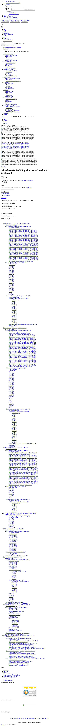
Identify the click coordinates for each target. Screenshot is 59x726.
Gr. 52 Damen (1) (13, 548)
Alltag (7, 102)
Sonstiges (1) (12, 446)
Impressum (5, 670)
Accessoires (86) (26, 295)
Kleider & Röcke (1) (32, 643)
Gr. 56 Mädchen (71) (32, 234)
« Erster (5, 119)
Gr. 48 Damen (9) (13, 545)
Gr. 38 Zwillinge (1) (32, 452)
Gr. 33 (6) (11, 290)
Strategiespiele (15, 626)
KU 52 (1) (14, 509)
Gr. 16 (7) (11, 375)
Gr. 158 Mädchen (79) (33, 256)
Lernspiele (14, 625)
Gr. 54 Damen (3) (13, 549)
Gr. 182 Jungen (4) (31, 365)
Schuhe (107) (23, 262)
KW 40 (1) (14, 582)
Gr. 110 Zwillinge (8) (33, 469)
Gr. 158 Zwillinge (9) (33, 479)
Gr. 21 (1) (11, 492)
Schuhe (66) (23, 368)
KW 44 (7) (14, 588)
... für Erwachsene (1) (30, 651)
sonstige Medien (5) (13, 617)
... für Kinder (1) (27, 638)
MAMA (5, 35)
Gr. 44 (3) (11, 521)
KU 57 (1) (14, 323)
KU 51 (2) (14, 434)
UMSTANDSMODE (8, 34)
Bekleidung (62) (26, 531)
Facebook (5, 671)
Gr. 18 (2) (11, 489)
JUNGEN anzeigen (10, 63)
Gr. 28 (10, 496)
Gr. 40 (10, 406)
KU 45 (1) (14, 308)
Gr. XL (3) (11, 595)
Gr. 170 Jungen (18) (31, 362)
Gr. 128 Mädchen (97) (33, 249)
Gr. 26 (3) (11, 281)
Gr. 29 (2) (11, 392)
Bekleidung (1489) (26, 330)
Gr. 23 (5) (11, 384)
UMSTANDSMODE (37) (9, 77)
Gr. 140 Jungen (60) (31, 356)
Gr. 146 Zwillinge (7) (33, 477)
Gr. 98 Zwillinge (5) (32, 467)
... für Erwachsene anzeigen (15, 652)
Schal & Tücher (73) (32, 324)
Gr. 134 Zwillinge (32, 474)
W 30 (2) (14, 573)
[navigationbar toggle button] (5, 22)
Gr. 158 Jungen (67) (31, 360)
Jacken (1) (25, 642)
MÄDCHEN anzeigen (11, 55)
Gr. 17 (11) (11, 270)
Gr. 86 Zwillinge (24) (32, 464)
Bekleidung (9, 56)
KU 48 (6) (14, 431)
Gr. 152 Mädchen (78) (33, 254)
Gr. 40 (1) (11, 519)
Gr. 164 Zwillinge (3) (33, 481)
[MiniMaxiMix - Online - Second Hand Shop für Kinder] (15, 20)
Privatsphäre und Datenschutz (10, 677)
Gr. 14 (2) (11, 266)
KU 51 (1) (14, 315)
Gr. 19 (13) (11, 379)
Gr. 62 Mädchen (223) (32, 235)
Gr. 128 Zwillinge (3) (33, 473)
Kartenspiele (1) (15, 622)
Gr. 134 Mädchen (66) (33, 250)
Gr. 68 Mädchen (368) (32, 236)
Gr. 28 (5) (11, 284)
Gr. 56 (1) (11, 600)
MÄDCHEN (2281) (8, 54)
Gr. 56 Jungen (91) (30, 338)
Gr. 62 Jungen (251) (31, 339)
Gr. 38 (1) (11, 404)
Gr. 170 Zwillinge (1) (33, 482)
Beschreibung (6, 195)
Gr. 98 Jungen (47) (30, 347)
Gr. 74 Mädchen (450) (32, 238)
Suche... (23, 43)
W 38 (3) (14, 579)
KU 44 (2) (14, 425)
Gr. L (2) (11, 526)
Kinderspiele (15, 624)
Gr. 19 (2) (11, 490)
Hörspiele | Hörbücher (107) (15, 630)
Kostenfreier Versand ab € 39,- (13, 3)
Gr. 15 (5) (11, 374)
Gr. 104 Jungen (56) (31, 348)
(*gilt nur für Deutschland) (27, 180)
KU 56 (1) (14, 321)
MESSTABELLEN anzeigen (13, 106)
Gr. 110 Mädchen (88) (33, 245)
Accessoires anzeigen (14, 297)
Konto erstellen (12, 12)
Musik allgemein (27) (14, 627)
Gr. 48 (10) (11, 523)
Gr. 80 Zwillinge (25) (32, 463)
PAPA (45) (5, 90)
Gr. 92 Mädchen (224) (32, 241)
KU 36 (13, 415)
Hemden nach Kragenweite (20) (16, 580)
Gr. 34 (10, 293)
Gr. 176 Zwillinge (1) (33, 483)
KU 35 (13, 414)
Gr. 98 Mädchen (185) (32, 243)
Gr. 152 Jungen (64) (31, 359)
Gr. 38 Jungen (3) (30, 334)
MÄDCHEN (6, 30)
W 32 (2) (14, 576)
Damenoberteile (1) (31, 655)
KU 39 (13, 301)
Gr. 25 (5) (11, 387)
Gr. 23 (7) (11, 277)
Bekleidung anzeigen (14, 227)
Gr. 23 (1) (11, 495)
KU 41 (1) (14, 422)
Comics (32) (12, 612)
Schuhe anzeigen (13, 263)
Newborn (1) (12, 265)
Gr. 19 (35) (11, 272)
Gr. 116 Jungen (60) (31, 351)
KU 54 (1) (14, 438)
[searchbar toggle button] (24, 22)
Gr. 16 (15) (11, 268)
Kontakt (5, 672)
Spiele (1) (11, 618)
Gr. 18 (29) (11, 271)
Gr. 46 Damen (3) (13, 544)
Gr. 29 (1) (11, 285)
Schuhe (8, 57)
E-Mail (7, 8)
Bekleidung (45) (26, 559)
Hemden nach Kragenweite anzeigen (20, 581)
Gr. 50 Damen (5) (13, 546)
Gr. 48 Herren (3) (13, 566)
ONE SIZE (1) (28, 485)
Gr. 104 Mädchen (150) (33, 244)
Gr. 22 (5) (11, 383)
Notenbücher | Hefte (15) (15, 615)
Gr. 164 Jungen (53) (31, 361)
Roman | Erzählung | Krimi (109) (16, 611)
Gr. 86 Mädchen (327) (32, 240)
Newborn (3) (27, 229)
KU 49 (13, 432)
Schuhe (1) (23, 552)
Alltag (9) (22, 634)
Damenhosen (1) (30, 653)
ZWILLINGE (6, 33)
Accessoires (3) (25, 499)
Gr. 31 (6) (11, 288)
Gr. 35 (10, 292)
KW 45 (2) (14, 589)
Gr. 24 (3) (11, 279)
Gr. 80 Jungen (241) (31, 343)
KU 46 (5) (14, 428)
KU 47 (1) (14, 429)
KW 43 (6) (14, 586)
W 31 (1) (14, 575)
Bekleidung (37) (26, 516)
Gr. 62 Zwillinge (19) (32, 459)
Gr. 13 (10, 371)
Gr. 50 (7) (11, 525)
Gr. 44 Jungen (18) (30, 335)
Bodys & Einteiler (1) (33, 640)
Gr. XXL (11, 597)
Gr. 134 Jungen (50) (31, 355)
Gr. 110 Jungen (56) (31, 350)
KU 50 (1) (14, 508)
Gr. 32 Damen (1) (13, 535)
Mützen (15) (26, 298)
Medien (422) (23, 607)
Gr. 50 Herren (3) (13, 567)
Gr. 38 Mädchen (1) (31, 230)
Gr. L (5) (11, 594)
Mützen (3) (26, 501)
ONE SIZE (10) (29, 261)
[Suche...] (17, 43)
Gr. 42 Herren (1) (13, 562)
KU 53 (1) (14, 437)
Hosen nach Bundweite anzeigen (19, 571)
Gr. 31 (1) (11, 395)
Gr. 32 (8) (11, 289)
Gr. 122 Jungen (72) (31, 352)
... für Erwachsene (10, 109)
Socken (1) (25, 665)
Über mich (5, 113)
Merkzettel (6, 15)
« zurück (5, 120)
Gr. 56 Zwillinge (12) (32, 458)
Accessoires (9, 59)
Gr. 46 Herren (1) (13, 564)
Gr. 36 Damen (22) (13, 537)
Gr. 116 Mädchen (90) (33, 247)
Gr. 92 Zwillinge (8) (32, 465)
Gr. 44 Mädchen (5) (31, 231)
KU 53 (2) (14, 317)
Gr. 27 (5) (11, 283)
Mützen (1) (26, 662)
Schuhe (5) (23, 486)
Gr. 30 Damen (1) (13, 534)
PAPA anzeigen (9, 91)
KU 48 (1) (14, 507)
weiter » (5, 121)
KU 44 (13, 307)
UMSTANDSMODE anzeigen (13, 78)
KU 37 (13, 416)
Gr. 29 (10, 498)
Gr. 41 (10, 407)
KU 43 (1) (14, 424)
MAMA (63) (6, 82)
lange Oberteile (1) (31, 647)
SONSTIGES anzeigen (11, 99)
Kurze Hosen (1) (30, 644)
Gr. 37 (10, 402)
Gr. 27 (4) (11, 389)
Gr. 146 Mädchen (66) (33, 253)
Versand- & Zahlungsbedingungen (11, 674)
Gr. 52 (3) (11, 598)
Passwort (8, 9)
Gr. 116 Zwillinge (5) (33, 470)
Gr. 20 (10, 491)
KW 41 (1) (14, 584)
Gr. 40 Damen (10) (13, 540)
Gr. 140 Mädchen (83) (33, 252)
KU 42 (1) (14, 304)
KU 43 (13, 306)
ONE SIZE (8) (28, 366)
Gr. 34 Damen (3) (13, 536)
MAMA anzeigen (10, 83)
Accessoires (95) (26, 409)
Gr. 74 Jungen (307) (31, 342)
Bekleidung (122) (26, 450)
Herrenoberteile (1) (31, 657)
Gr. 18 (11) (11, 378)
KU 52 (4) (14, 316)
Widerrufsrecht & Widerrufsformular (11, 675)
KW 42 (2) (14, 585)
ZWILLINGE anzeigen (11, 70)
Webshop (3, 724)
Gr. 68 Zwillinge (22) (32, 460)
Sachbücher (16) (13, 616)
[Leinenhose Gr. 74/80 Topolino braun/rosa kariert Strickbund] (15, 143)
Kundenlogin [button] (6, 4)
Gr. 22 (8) (11, 276)
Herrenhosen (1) (29, 656)
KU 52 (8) (14, 436)
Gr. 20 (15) (11, 274)
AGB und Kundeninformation (10, 676)
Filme (10, 631)
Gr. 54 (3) (11, 599)
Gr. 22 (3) (11, 494)
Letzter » (5, 123)
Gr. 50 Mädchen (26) (32, 232)
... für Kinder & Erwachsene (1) (37, 658)
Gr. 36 (10, 401)
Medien (8, 100)
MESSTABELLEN (8, 39)
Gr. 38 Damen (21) (13, 539)
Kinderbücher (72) (13, 609)
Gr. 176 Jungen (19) (31, 364)
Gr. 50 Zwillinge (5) (32, 456)
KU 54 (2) (14, 319)
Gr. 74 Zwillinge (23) (32, 461)
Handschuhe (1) (12, 325)
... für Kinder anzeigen (14, 639)
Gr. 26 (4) (11, 388)
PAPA (4, 37)
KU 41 (13, 303)
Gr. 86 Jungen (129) (31, 344)
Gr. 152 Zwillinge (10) (33, 478)
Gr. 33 (10, 397)
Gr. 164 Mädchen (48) (33, 257)
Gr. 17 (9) (11, 377)
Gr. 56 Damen (12, 550)
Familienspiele (15, 621)
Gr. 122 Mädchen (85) (33, 248)
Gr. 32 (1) (11, 396)
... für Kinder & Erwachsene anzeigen (17, 660)
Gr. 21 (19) (11, 275)
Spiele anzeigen (15, 620)
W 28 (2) (14, 572)
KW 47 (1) (14, 590)
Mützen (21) (26, 411)
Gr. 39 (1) (11, 294)
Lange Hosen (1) (30, 646)
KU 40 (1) (14, 420)
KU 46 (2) (14, 310)
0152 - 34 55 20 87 (10, 1)
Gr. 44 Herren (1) (13, 563)
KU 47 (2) (14, 311)
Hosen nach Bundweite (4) (15, 570)
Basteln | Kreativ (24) (14, 613)
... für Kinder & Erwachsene (12, 110)
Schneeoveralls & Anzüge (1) (38, 648)
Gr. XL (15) (12, 527)
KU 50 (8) (14, 313)
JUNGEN (5, 32)
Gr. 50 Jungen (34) (30, 337)
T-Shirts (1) (26, 649)
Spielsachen (9, 101)
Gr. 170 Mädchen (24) (33, 258)
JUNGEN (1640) (7, 61)
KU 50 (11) (14, 433)
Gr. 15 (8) (11, 267)
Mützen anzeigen (16, 299)
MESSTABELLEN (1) (8, 105)
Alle (4, 29)
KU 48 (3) (14, 312)
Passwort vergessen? (14, 14)
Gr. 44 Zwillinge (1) (32, 455)
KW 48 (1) (14, 591)
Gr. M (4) (11, 593)
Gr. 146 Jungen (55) (31, 357)
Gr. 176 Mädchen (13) (33, 259)
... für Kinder (9, 108)
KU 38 (13, 418)
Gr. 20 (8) (11, 380)
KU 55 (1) (14, 320)
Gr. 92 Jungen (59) (30, 346)
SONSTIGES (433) (8, 97)
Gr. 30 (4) (11, 286)
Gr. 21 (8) (11, 382)
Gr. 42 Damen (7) (13, 541)
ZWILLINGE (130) (8, 69)
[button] (1, 133)
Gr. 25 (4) (11, 280)
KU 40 (13, 302)
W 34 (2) (14, 577)
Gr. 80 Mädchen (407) (32, 239)
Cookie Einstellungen (8, 680)
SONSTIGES (6, 38)
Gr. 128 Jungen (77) (31, 353)
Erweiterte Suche (9, 45)
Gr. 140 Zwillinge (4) (33, 476)
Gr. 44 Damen (12, 543)
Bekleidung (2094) (26, 226)
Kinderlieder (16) (13, 629)
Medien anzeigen (13, 608)
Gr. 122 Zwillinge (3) (33, 472)
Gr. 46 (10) (11, 522)
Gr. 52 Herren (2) (13, 568)
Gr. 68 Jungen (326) (31, 341)
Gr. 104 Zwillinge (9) (33, 468)
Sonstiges (11, 326)
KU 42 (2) (14, 423)
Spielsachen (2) (26, 633)
